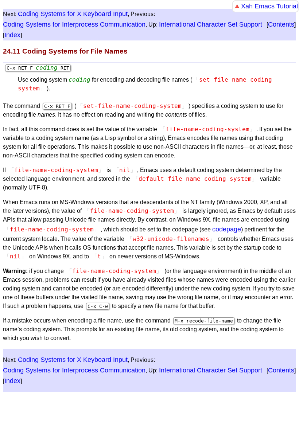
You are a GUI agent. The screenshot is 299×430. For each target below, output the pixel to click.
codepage (226, 229)
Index (12, 35)
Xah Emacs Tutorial (269, 6)
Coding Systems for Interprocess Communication (74, 24)
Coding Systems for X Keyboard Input (73, 13)
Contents (281, 24)
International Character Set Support (210, 24)
